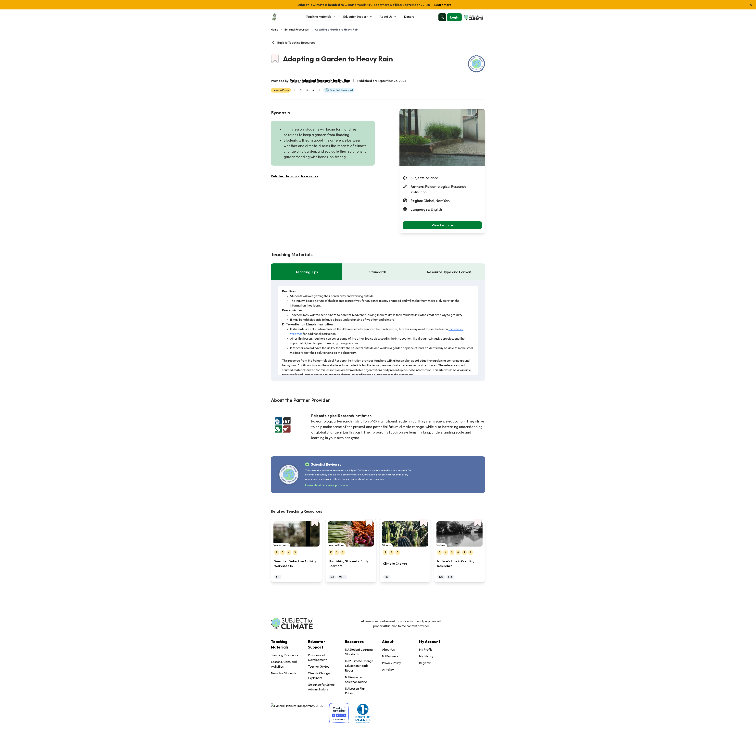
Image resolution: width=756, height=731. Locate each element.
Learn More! (443, 5)
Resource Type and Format (449, 272)
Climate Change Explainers (319, 675)
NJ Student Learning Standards (359, 652)
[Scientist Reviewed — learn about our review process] (476, 63)
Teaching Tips (306, 272)
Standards (377, 272)
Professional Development (317, 657)
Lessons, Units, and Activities (284, 664)
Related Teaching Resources (294, 176)
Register (425, 663)
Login (454, 17)
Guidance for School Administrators (321, 687)
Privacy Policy (391, 663)
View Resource (442, 225)
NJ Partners (390, 656)
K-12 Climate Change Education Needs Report (359, 665)
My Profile (426, 649)
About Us (388, 649)
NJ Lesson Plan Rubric (355, 691)
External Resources (296, 29)
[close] (750, 4)
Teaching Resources (284, 655)
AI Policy (388, 670)
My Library (426, 656)
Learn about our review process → (326, 485)
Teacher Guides (318, 666)
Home (274, 29)
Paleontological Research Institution (320, 80)
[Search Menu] (442, 17)
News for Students (283, 673)
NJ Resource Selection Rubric (356, 679)
